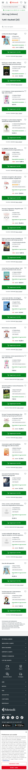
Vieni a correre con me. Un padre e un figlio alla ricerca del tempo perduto (12, 239)
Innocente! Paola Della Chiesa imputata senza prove (10, 474)
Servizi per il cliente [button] (8, 643)
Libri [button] (3, 682)
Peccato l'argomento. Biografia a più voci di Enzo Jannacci (12, 209)
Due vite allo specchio (8, 563)
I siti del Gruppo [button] (6, 660)
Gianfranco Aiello (17, 595)
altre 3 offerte (19, 56)
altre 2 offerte (19, 202)
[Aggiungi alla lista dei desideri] (25, 33)
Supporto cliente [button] (7, 652)
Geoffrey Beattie (17, 242)
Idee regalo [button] (5, 703)
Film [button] (3, 690)
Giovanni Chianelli (17, 66)
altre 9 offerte (19, 142)
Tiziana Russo (16, 330)
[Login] (6, 2)
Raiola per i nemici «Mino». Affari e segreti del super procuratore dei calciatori (11, 63)
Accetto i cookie (14, 767)
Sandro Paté (16, 212)
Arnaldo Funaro (17, 181)
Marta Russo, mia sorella (9, 328)
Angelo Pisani (16, 302)
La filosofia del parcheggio (9, 34)
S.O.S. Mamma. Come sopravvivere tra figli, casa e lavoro (13, 92)
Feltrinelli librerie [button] (7, 639)
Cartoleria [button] (5, 699)
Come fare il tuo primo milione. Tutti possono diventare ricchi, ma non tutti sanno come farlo (12, 269)
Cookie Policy (6, 760)
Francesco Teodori (17, 418)
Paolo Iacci (16, 36)
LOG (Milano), (15, 38)
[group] (14, 10)
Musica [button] (4, 686)
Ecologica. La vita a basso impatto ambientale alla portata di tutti (12, 120)
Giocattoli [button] (5, 695)
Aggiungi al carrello (15, 52)
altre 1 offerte (20, 379)
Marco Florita (16, 566)
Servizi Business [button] (6, 647)
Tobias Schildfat (17, 272)
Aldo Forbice (16, 152)
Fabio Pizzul (16, 537)
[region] (14, 750)
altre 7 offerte (19, 113)
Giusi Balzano (16, 508)
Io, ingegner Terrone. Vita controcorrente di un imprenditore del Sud (13, 149)
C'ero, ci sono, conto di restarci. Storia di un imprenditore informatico (12, 504)
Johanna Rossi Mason (18, 124)
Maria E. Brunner (17, 448)
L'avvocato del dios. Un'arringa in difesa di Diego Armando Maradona (12, 298)
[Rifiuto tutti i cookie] (26, 732)
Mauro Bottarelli (17, 390)
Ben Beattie (25, 242)
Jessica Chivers (17, 95)
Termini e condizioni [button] (8, 656)
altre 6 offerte (19, 261)
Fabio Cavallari (17, 478)
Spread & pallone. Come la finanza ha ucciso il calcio (12, 386)
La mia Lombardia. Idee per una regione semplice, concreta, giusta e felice (12, 534)
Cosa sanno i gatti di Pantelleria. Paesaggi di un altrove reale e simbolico (11, 444)
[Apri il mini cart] (25, 2)
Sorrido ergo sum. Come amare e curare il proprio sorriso (11, 592)
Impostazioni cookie (14, 763)
